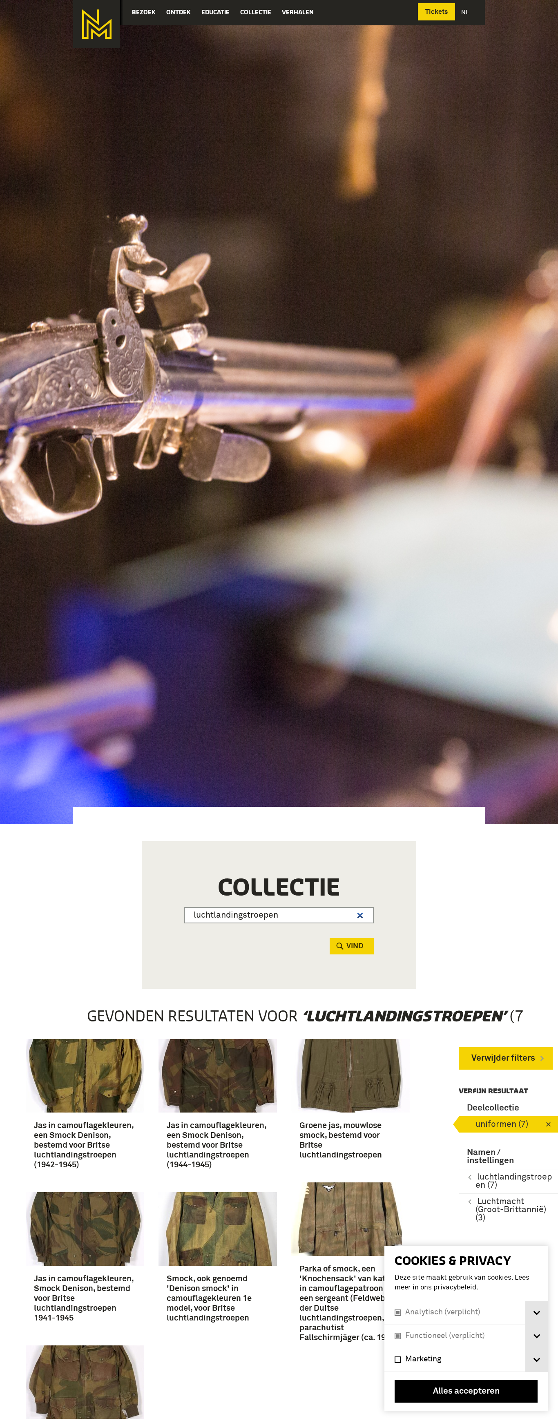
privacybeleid (454, 1287)
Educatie (215, 12)
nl (465, 12)
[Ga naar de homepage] (96, 24)
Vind (354, 946)
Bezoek (144, 12)
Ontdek (178, 12)
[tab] (536, 1313)
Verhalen (298, 12)
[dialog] (466, 1328)
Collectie (255, 12)
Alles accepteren (466, 1391)
